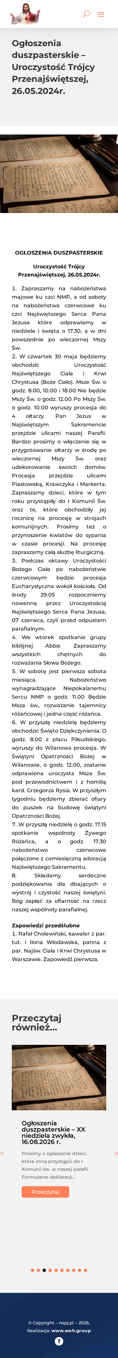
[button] (32, 1270)
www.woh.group (71, 1330)
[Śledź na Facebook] (59, 1341)
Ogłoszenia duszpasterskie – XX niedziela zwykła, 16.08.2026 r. (53, 1132)
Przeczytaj (45, 1192)
